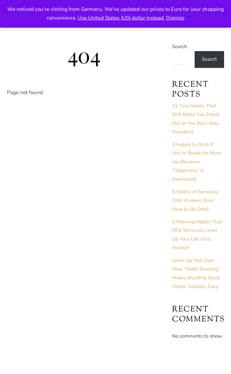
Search (179, 46)
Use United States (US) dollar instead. (121, 17)
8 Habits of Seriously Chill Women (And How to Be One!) (195, 201)
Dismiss (175, 17)
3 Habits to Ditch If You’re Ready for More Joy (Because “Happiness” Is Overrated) (197, 162)
